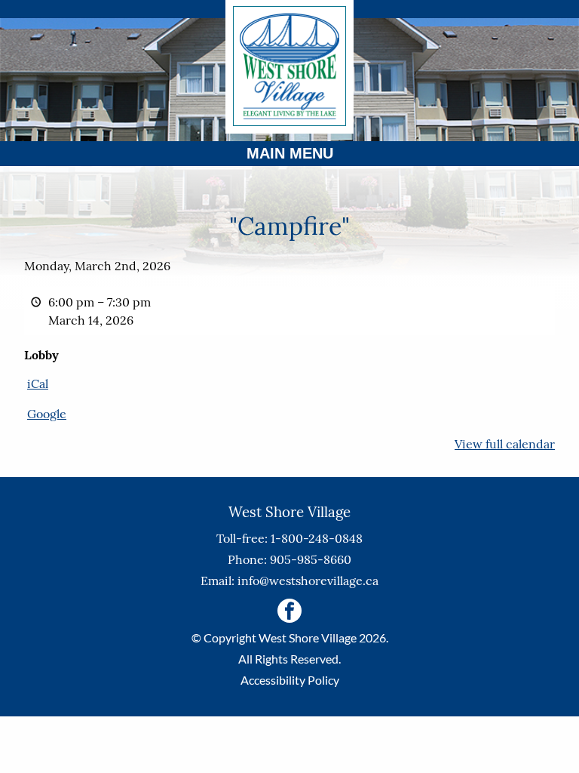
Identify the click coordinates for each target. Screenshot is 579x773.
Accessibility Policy (289, 680)
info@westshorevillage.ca (307, 580)
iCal (37, 383)
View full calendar (505, 443)
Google (46, 413)
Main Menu (290, 153)
